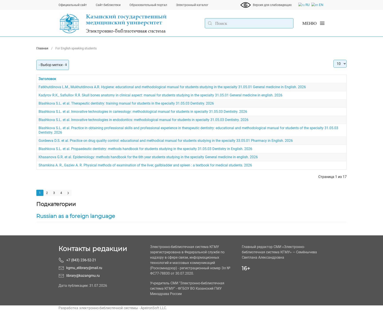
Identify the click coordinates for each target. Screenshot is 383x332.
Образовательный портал (148, 5)
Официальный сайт (73, 5)
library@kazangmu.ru (83, 275)
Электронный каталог (192, 5)
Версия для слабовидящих (272, 5)
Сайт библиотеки (108, 5)
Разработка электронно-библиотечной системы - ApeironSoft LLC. (113, 308)
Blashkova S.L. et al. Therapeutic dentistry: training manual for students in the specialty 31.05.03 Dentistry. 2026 (126, 103)
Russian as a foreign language (75, 216)
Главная (42, 48)
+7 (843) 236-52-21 (81, 260)
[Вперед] (68, 193)
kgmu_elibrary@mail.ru (84, 268)
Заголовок (47, 79)
